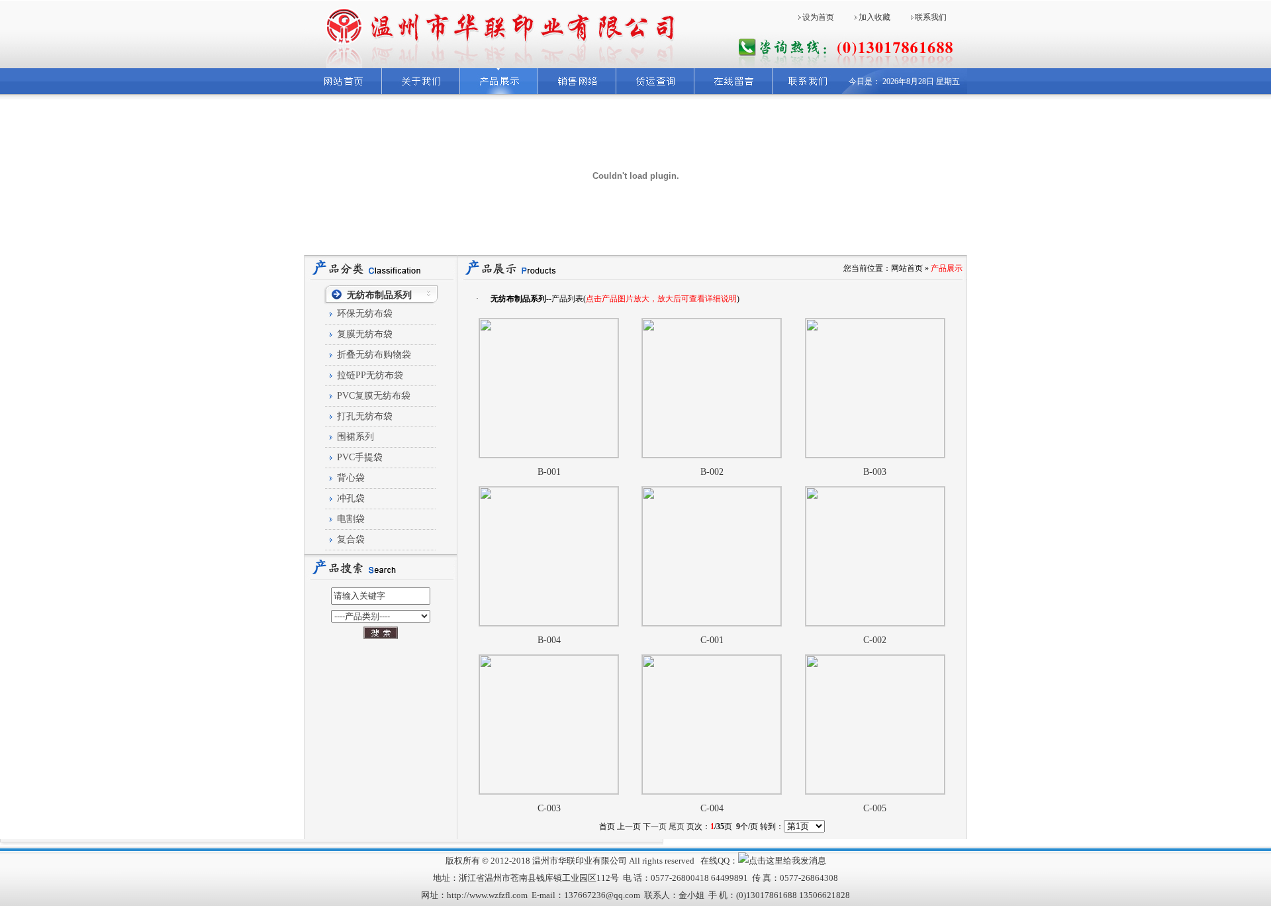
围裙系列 (355, 437)
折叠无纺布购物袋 (374, 355)
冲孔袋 (351, 498)
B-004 (549, 640)
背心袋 (351, 478)
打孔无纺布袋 (365, 416)
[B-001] (549, 455)
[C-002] (875, 623)
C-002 (874, 640)
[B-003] (875, 455)
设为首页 (818, 17)
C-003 (549, 808)
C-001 (712, 640)
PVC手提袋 (360, 457)
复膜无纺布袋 (365, 334)
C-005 (874, 808)
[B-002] (711, 455)
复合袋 (351, 539)
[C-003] (549, 791)
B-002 (712, 472)
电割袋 (351, 519)
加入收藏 (874, 17)
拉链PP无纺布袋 (370, 375)
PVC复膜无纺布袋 (373, 396)
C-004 (712, 808)
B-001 (549, 472)
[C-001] (711, 623)
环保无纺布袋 (365, 314)
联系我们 (931, 17)
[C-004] (711, 791)
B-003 (874, 472)
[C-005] (875, 791)
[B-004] (549, 623)
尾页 (676, 826)
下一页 (655, 826)
